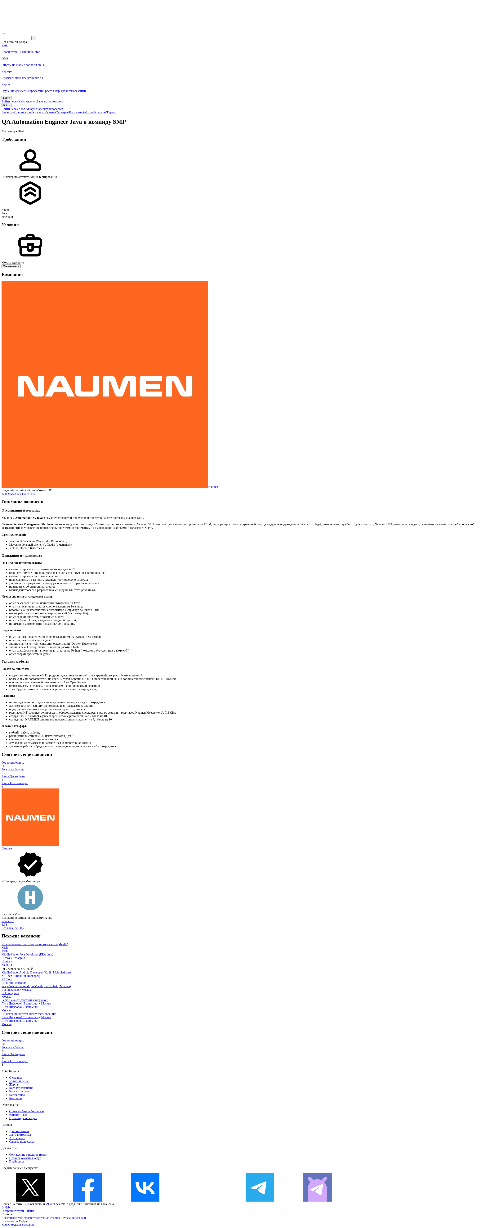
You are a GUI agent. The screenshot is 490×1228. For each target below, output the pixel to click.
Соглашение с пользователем (28, 1154)
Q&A (11, 1224)
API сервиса (17, 1138)
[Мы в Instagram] (202, 1200)
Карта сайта (17, 1094)
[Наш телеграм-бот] (317, 1200)
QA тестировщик (13, 762)
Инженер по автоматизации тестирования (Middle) (35, 944)
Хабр (5, 1224)
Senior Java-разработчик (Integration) (25, 1000)
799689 (50, 1204)
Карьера (20, 1224)
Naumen (213, 486)
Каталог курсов (19, 1091)
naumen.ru (8, 493)
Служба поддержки (22, 1141)
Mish (5, 947)
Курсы (30, 1224)
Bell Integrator (10, 989)
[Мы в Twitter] (30, 1200)
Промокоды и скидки (23, 1118)
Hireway (7, 957)
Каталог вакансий (21, 1088)
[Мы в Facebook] (87, 1200)
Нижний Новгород (27, 975)
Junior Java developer (15, 783)
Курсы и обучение (44, 112)
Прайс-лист (16, 1161)
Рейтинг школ (18, 1114)
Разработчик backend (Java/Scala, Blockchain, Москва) (36, 986)
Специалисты (23, 112)
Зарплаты (100, 112)
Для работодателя (20, 1134)
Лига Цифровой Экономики (20, 1003)
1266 (26, 1204)
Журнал (111, 112)
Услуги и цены (19, 1081)
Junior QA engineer (13, 776)
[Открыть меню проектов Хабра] (3, 33)
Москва (27, 989)
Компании (76, 112)
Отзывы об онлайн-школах (26, 1111)
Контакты (15, 1098)
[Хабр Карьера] (16, 38)
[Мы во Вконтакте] (145, 1200)
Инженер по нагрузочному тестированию (29, 1013)
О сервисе (15, 1077)
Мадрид (20, 957)
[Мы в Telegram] (260, 1200)
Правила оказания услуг (25, 1158)
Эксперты (62, 112)
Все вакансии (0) (25, 493)
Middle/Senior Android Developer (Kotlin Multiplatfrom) (36, 972)
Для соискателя (19, 1131)
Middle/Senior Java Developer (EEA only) (27, 954)
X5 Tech (7, 975)
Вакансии (8, 112)
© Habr (6, 1207)
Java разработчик (13, 769)
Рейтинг (88, 112)
